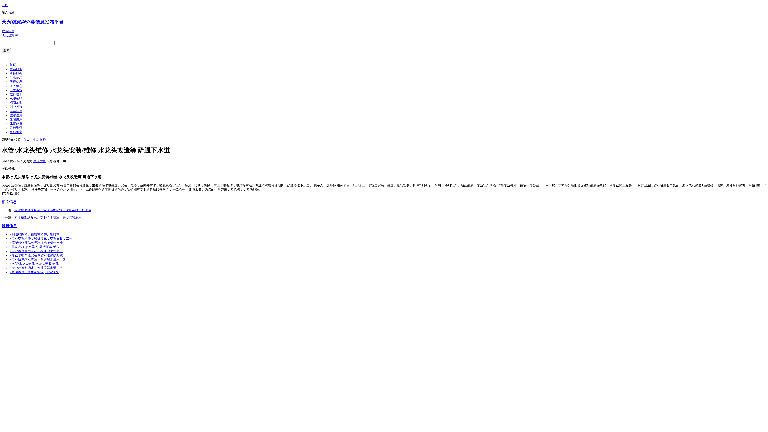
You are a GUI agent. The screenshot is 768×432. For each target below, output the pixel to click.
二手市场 (16, 90)
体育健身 (16, 123)
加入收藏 (8, 12)
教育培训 (16, 94)
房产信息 (16, 81)
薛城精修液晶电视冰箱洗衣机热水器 (36, 242)
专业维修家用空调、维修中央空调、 (36, 251)
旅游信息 (16, 115)
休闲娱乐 (16, 119)
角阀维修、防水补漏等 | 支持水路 (34, 272)
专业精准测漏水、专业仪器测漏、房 (36, 268)
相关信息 (9, 202)
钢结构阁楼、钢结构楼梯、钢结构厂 (36, 234)
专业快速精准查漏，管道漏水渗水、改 (38, 259)
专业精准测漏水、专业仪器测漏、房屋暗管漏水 (48, 217)
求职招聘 (16, 98)
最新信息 (9, 226)
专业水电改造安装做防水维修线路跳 (36, 255)
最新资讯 (16, 128)
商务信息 (16, 86)
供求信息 (16, 77)
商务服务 (16, 73)
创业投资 (16, 107)
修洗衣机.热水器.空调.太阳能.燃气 (35, 247)
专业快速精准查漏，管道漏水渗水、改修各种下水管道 (52, 210)
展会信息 (16, 111)
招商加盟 (16, 102)
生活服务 (16, 69)
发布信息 (8, 31)
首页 (5, 5)
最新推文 (16, 132)
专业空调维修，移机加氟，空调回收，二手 (41, 238)
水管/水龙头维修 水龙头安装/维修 (34, 263)
